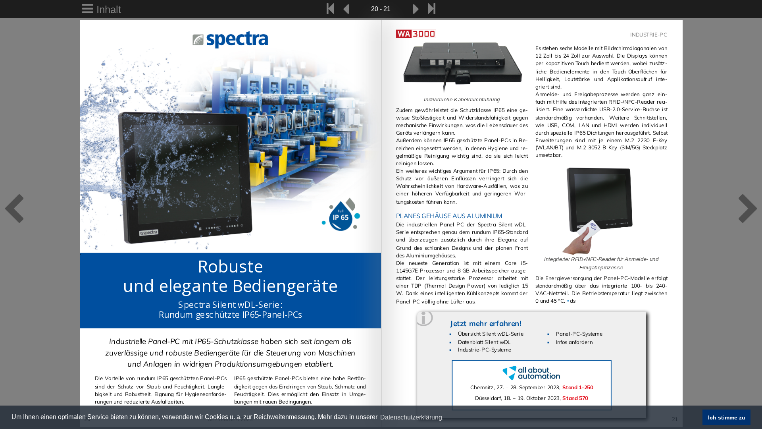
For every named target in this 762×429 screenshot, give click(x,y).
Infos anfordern (574, 341)
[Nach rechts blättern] (416, 9)
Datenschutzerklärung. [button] (412, 417)
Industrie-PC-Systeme (485, 350)
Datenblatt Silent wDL (484, 341)
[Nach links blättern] (346, 9)
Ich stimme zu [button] (726, 417)
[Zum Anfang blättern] (330, 9)
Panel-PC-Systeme (579, 333)
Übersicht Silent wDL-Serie (490, 333)
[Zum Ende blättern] (431, 9)
